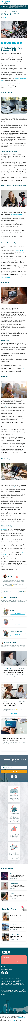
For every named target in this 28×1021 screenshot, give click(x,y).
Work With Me (6, 959)
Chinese (7, 424)
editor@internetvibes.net (6, 969)
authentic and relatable (16, 214)
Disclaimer (17, 959)
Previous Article (6, 591)
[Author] (17, 577)
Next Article (21, 591)
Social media (4, 529)
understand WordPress (6, 277)
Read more (17, 613)
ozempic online (12, 1020)
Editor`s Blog (17, 962)
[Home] (6, 2)
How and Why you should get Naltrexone (14, 1014)
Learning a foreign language (8, 406)
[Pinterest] (16, 776)
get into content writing (10, 487)
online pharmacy (21, 1017)
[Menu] (25, 2)
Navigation (5, 962)
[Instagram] (12, 776)
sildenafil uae (23, 1019)
